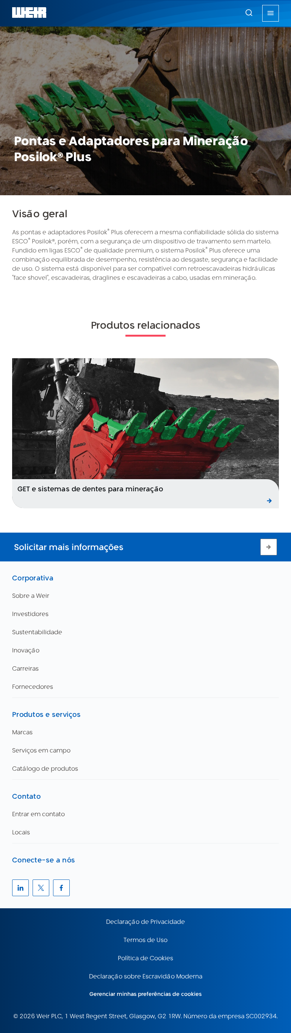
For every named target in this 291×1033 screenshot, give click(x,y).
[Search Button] (249, 13)
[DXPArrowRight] (268, 547)
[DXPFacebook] (61, 887)
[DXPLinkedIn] (20, 887)
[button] (249, 12)
